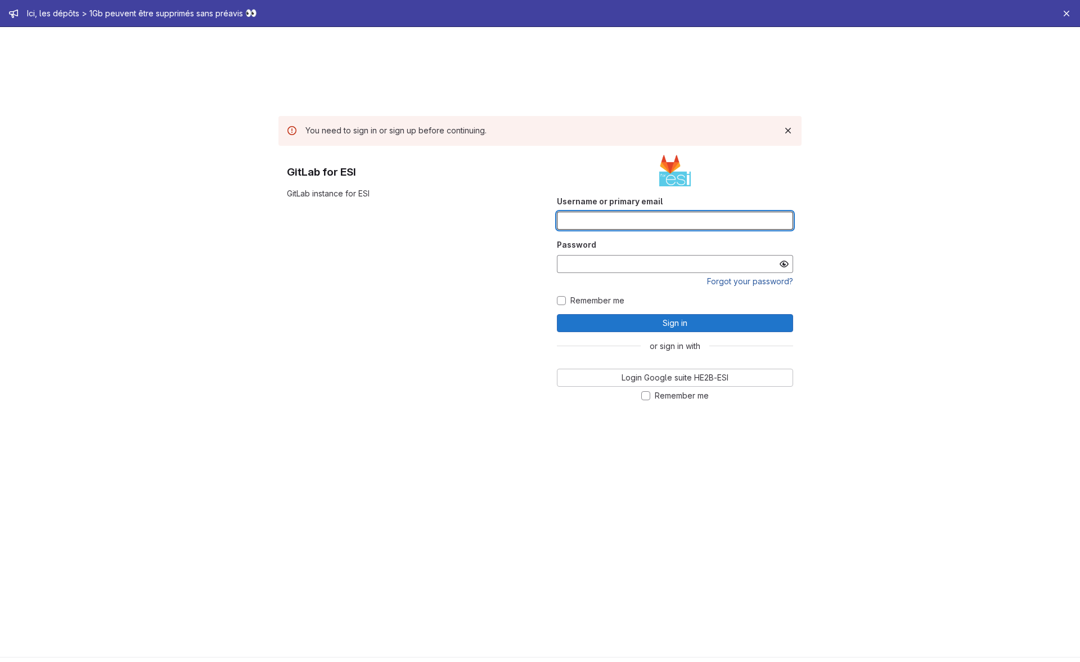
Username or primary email (610, 201)
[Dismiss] (788, 130)
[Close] (1066, 13)
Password (576, 244)
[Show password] (784, 264)
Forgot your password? (750, 281)
